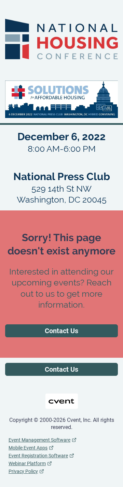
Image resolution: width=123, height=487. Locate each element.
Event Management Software (39, 440)
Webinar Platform (27, 463)
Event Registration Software (38, 455)
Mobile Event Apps (28, 448)
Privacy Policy (23, 471)
